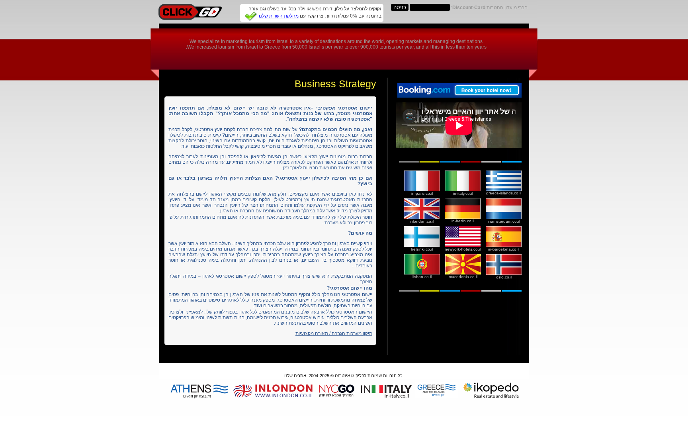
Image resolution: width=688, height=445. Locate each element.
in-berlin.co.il (463, 221)
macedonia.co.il (463, 276)
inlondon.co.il (422, 221)
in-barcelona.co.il (503, 249)
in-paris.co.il (422, 193)
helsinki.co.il (422, 249)
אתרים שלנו (295, 375)
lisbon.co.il (422, 276)
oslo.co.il (504, 277)
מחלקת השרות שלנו (279, 16)
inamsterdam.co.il (504, 221)
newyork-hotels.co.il (463, 249)
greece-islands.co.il (503, 193)
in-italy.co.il (463, 193)
